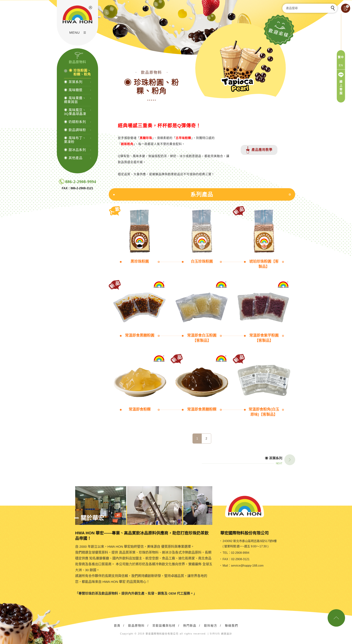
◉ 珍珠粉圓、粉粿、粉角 (80, 72)
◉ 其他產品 (73, 158)
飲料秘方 (210, 625)
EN (341, 65)
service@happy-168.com (247, 565)
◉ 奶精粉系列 (75, 122)
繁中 (341, 57)
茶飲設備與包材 (163, 625)
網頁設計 (226, 633)
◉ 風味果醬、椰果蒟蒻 (75, 100)
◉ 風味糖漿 (73, 90)
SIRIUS (215, 633)
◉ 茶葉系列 (73, 82)
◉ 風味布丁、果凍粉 (75, 140)
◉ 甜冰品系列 (75, 150)
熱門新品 (189, 625)
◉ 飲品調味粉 (75, 130)
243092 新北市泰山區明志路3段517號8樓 (250, 541)
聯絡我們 (231, 625)
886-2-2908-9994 (80, 181)
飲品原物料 (136, 625)
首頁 (117, 625)
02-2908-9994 (240, 552)
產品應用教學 (262, 150)
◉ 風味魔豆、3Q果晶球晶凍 (75, 112)
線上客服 (341, 87)
